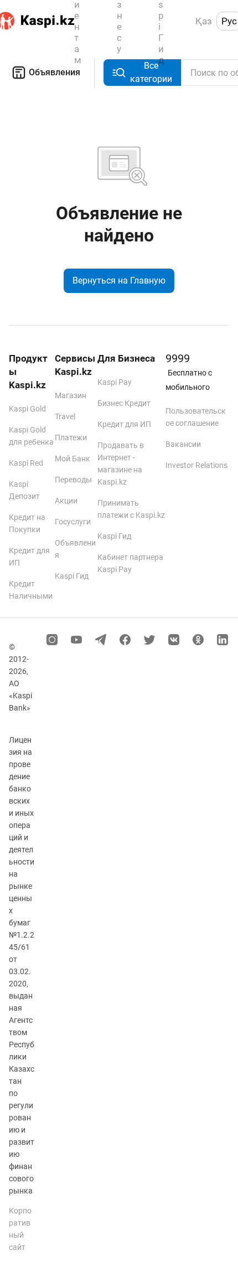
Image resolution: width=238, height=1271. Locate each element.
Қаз (203, 21)
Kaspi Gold (27, 408)
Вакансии (183, 444)
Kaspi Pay (114, 382)
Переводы (73, 479)
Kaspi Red (26, 463)
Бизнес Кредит (124, 403)
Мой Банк (72, 458)
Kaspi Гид (72, 576)
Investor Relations (196, 465)
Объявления (54, 72)
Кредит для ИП (124, 424)
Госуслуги (73, 521)
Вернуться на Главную (119, 280)
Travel (65, 416)
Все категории (151, 72)
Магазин (70, 395)
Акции (66, 500)
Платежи (71, 437)
